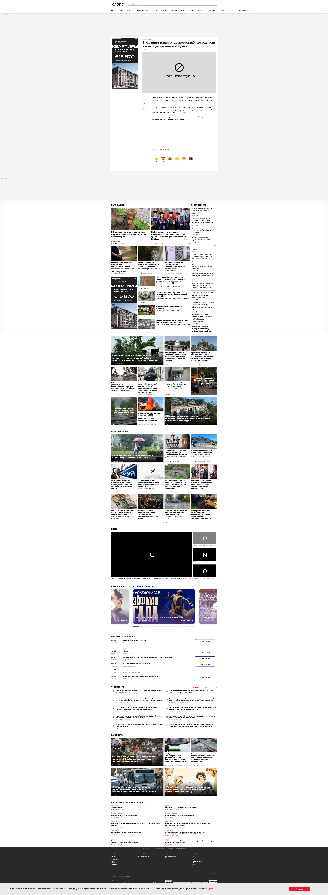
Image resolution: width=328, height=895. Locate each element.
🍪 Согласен (299, 889)
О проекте (170, 848)
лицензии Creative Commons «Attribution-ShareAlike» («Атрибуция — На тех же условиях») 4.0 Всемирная (190, 882)
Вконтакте (195, 856)
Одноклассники (197, 861)
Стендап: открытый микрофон (134, 670)
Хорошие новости (177, 10)
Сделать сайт (160, 848)
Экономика (114, 864)
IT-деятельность (181, 848)
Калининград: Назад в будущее (134, 640)
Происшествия (142, 10)
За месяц (214, 687)
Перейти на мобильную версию (120, 876)
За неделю (205, 687)
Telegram (194, 857)
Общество (114, 859)
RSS (193, 866)
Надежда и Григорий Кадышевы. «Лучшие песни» (141, 676)
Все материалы (117, 10)
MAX (193, 859)
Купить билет (205, 641)
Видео (221, 10)
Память (212, 10)
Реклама (231, 10)
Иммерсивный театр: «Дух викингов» (136, 663)
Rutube (194, 862)
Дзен (193, 864)
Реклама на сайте (147, 848)
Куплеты (201, 10)
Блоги (154, 10)
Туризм (163, 10)
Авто (112, 861)
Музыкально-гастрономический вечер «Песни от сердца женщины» (147, 657)
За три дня (196, 687)
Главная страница (170, 856)
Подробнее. (210, 889)
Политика (114, 862)
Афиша (129, 10)
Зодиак (191, 10)
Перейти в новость (187, 578)
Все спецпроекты (143, 856)
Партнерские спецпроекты (146, 857)
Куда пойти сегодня (171, 857)
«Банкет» (126, 651)
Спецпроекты (244, 10)
